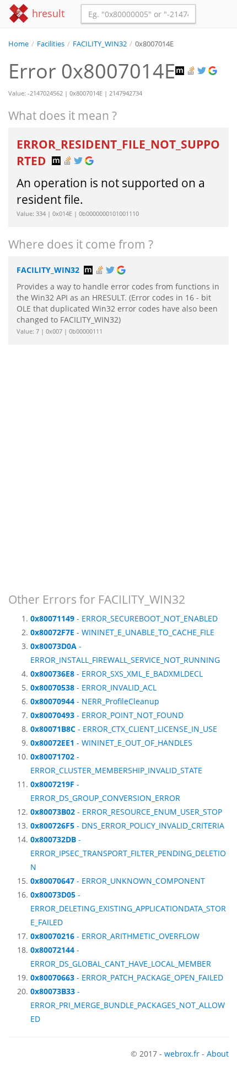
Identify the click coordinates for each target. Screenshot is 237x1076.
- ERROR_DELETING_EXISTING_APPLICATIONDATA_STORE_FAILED (128, 908)
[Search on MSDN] (180, 71)
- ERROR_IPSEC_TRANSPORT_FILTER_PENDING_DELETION (128, 853)
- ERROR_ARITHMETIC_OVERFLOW (115, 936)
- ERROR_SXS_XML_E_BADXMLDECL (116, 673)
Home (18, 44)
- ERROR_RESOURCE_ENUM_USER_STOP (126, 811)
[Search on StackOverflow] (191, 71)
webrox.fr (182, 1053)
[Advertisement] (118, 463)
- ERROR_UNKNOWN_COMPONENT (117, 880)
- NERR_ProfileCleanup (94, 701)
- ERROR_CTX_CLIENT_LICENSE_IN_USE (123, 729)
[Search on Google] (213, 71)
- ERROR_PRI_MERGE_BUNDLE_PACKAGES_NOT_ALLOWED (127, 1005)
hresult (46, 13)
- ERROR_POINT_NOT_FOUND (107, 715)
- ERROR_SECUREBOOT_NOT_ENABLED (124, 618)
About (218, 1053)
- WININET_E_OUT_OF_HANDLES (111, 742)
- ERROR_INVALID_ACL (93, 687)
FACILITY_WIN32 (100, 44)
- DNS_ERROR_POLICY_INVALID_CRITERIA (127, 825)
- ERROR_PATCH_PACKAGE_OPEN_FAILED (126, 977)
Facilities (50, 44)
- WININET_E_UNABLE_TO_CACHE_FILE (122, 632)
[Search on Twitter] (202, 71)
